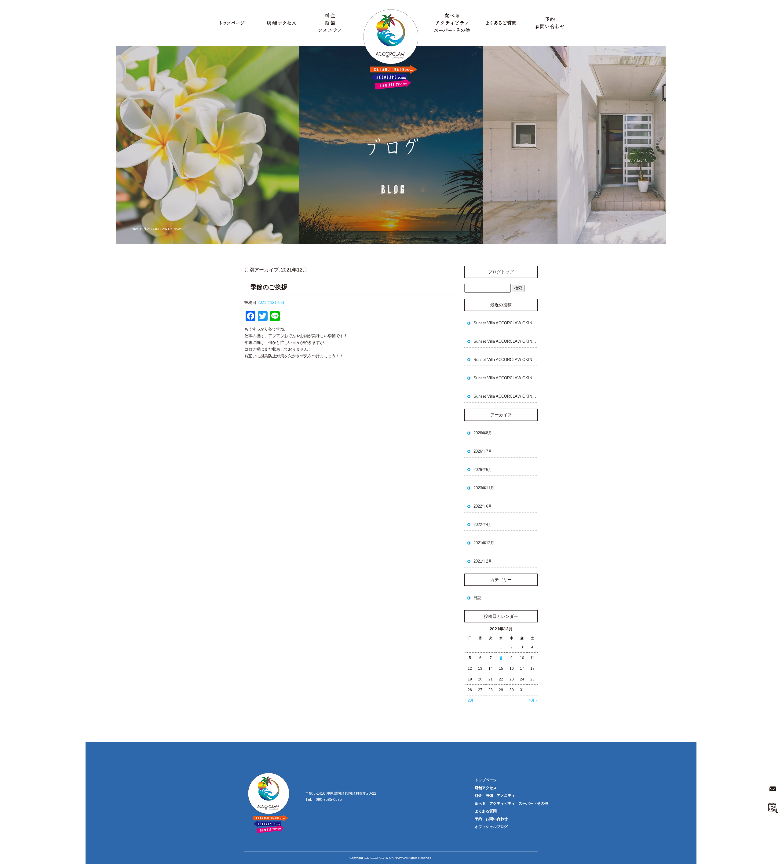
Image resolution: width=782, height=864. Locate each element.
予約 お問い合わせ (549, 23)
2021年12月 (483, 543)
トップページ (232, 23)
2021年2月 (482, 561)
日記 (477, 598)
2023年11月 (483, 488)
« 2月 (469, 700)
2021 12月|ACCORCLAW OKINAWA (157, 229)
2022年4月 (482, 524)
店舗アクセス (281, 23)
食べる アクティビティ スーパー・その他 (452, 23)
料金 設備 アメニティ (329, 23)
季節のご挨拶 (268, 287)
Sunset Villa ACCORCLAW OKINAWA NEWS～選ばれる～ (505, 378)
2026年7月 (482, 451)
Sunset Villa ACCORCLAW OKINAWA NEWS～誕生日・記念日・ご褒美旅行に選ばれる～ (505, 323)
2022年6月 (482, 506)
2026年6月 (482, 469)
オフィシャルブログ (491, 827)
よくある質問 (501, 23)
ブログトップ (501, 271)
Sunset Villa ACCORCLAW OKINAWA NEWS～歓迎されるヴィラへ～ (505, 359)
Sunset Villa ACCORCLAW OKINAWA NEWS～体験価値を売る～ (505, 396)
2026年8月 (482, 433)
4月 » (533, 700)
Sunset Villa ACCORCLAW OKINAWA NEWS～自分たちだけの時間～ (505, 341)
